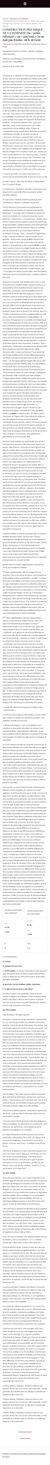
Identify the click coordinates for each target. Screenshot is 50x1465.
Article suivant (25, 1438)
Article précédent (25, 1432)
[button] (25, 3)
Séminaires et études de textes (34, 44)
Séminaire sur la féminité (13, 44)
